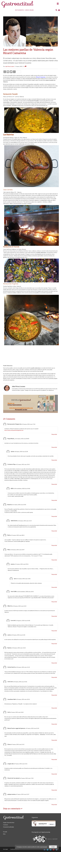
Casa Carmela (8, 189)
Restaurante (7, 247)
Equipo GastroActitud (8, 822)
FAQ (4, 834)
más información (43, 846)
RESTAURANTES (19, 10)
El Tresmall (15, 247)
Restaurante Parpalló (10, 94)
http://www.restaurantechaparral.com (13, 430)
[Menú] (57, 3)
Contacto (5, 824)
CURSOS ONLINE (29, 10)
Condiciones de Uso (14, 849)
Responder (54, 434)
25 (24, 66)
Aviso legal (5, 849)
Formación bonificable (8, 827)
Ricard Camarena (40, 77)
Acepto (53, 847)
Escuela (5, 831)
